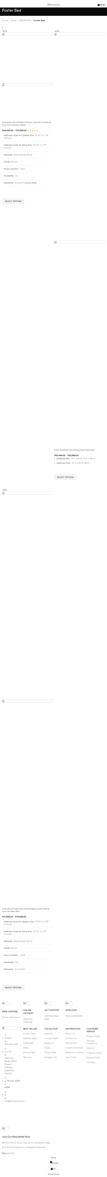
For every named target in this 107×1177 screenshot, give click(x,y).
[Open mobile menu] (3, 4)
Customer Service (92, 1030)
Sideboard (28, 1043)
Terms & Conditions (92, 1042)
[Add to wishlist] (5, 194)
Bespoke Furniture (74, 1052)
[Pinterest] (5, 1119)
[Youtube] (13, 1111)
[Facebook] (5, 1111)
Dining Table (29, 1052)
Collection (51, 1029)
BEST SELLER (30, 1029)
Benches (27, 1057)
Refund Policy (93, 1057)
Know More (31, 183)
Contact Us (70, 1038)
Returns (90, 1048)
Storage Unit (50, 1057)
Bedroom (49, 1043)
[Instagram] (13, 1119)
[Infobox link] (11, 1010)
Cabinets (48, 1033)
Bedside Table (30, 1038)
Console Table (51, 1038)
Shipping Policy (94, 1053)
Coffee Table (29, 1033)
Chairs (47, 1048)
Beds (25, 1048)
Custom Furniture (74, 1048)
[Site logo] (53, 4)
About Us (70, 1033)
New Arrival (70, 1043)
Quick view (5, 207)
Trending (91, 1062)
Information (72, 1029)
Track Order (71, 1057)
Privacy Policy (93, 1036)
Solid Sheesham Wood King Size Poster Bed (74, 450)
